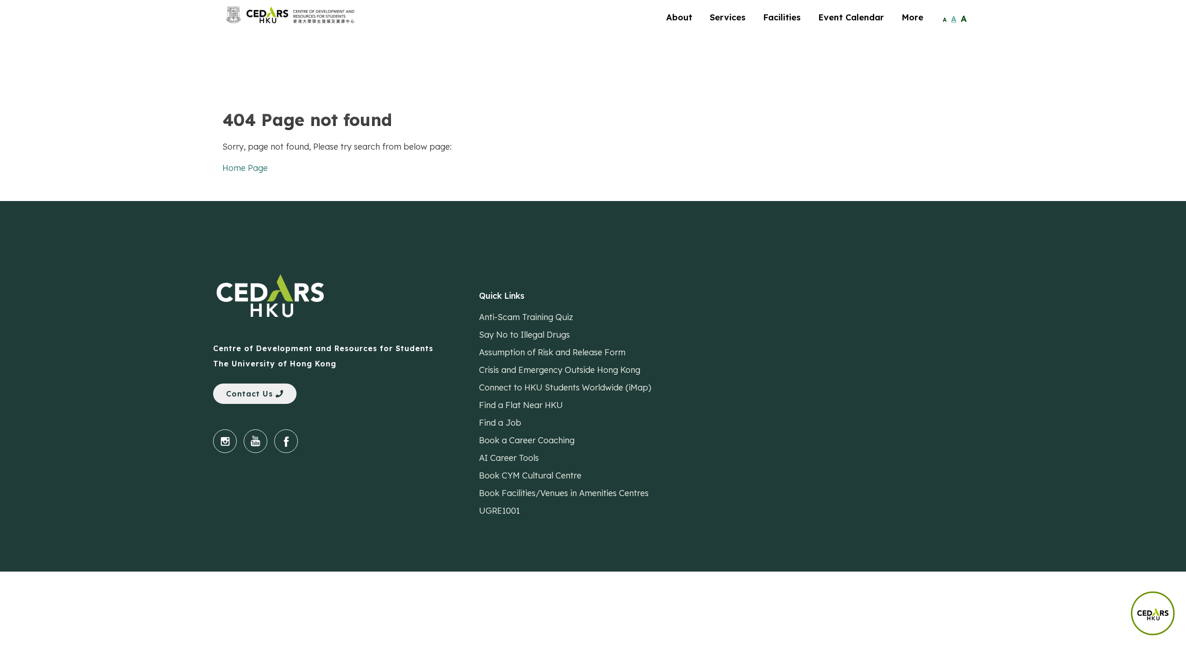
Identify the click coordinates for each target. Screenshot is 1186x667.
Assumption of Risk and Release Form (552, 352)
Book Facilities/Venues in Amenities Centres (564, 493)
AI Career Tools (509, 458)
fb (286, 441)
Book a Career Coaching (526, 440)
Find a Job (500, 422)
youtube (255, 441)
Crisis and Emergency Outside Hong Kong (559, 370)
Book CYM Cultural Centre (530, 475)
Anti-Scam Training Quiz (526, 317)
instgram (225, 441)
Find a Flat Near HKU (521, 405)
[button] (1158, 609)
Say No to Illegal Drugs (524, 334)
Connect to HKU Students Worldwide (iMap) (565, 387)
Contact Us (251, 393)
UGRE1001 (499, 510)
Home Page (245, 168)
